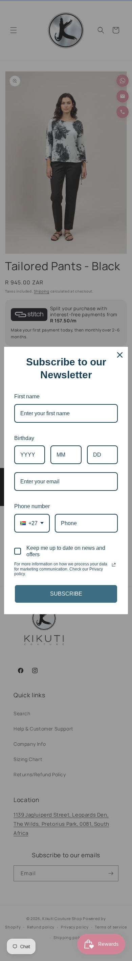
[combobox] (32, 523)
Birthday (24, 438)
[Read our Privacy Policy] (114, 565)
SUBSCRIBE (66, 594)
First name (27, 396)
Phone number (32, 506)
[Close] (120, 355)
